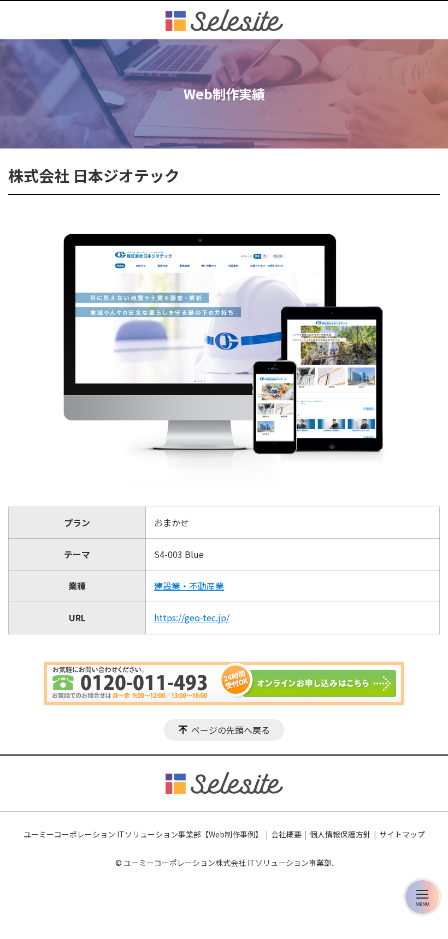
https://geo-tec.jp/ (191, 617)
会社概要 (286, 834)
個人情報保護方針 (340, 834)
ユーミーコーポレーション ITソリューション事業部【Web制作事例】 (143, 834)
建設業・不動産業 (189, 585)
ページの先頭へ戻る (230, 729)
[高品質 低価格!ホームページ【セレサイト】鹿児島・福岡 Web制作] (224, 20)
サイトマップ (402, 834)
